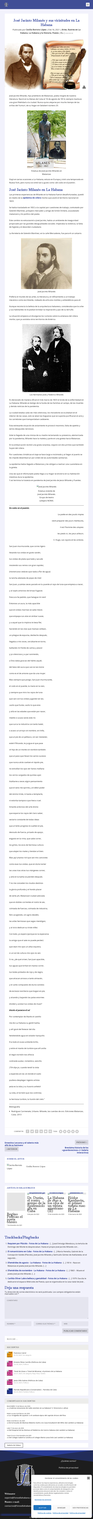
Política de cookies (44, 1513)
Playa (34, 1374)
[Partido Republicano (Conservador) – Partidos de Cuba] (10, 1391)
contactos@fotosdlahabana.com (21, 1506)
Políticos (26, 1364)
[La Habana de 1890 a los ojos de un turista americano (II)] (57, 1193)
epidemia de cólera (32, 197)
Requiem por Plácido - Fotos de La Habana (28, 1243)
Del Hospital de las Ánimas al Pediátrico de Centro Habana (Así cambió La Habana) (42, 1430)
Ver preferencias (80, 1508)
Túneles (42, 1374)
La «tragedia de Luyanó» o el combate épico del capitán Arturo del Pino (37, 1415)
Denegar (61, 1508)
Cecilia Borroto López (36, 29)
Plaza (38, 1374)
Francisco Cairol (20, 1353)
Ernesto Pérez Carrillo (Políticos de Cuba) (30, 1362)
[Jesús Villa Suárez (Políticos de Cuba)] (10, 1382)
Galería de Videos (14, 1445)
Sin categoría (27, 1355)
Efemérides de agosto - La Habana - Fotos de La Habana (35, 1262)
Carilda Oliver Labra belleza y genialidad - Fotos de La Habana (37, 1278)
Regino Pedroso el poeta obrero (15, 1218)
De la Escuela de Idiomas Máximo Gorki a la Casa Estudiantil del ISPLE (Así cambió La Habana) (46, 1423)
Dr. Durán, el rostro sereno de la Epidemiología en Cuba (36, 1204)
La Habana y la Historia (40, 33)
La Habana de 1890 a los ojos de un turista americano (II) (56, 1204)
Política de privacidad (60, 1513)
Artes (64, 29)
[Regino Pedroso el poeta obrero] (16, 1202)
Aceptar (42, 1508)
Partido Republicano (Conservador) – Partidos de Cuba (35, 1390)
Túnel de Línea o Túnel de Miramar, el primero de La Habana (38, 1371)
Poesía (55, 33)
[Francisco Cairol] (10, 1354)
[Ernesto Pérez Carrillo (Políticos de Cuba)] (10, 1363)
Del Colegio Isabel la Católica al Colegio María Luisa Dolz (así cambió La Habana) (41, 1437)
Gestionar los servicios (43, 1500)
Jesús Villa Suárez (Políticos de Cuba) (28, 1380)
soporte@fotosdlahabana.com (19, 1497)
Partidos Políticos (28, 1392)
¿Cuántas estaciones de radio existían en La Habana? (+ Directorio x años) (38, 1408)
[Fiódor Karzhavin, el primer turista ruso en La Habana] (77, 1193)
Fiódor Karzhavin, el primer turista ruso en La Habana (76, 1204)
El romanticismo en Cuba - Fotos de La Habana (30, 1251)
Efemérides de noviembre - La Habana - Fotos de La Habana (36, 1270)
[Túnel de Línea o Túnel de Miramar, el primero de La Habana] (10, 1373)
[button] (88, 1478)
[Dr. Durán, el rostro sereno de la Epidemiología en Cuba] (36, 1193)
